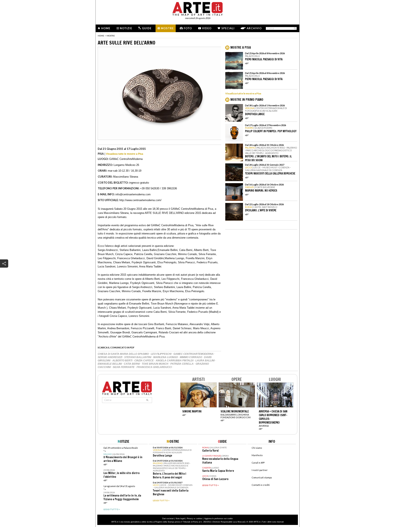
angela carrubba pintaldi (175, 360)
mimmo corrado (191, 357)
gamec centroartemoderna (193, 354)
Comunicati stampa (262, 477)
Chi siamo (257, 447)
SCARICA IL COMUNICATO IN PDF (116, 347)
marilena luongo (165, 357)
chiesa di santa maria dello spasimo (123, 354)
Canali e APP (258, 462)
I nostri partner (260, 470)
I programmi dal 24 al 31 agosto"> (122, 493)
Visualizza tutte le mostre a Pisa (124, 153)
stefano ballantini (138, 357)
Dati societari (168, 519)
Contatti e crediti (261, 485)
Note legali (180, 519)
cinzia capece (144, 360)
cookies (199, 519)
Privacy (190, 519)
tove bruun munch (155, 363)
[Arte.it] (197, 8)
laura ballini (205, 360)
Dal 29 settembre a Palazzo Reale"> (122, 454)
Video (206, 28)
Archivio (254, 28)
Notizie (126, 28)
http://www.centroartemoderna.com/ (140, 200)
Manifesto (257, 455)
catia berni (132, 363)
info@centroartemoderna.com (133, 194)
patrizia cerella (182, 363)
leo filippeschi (161, 354)
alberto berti (122, 360)
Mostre (167, 28)
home (101, 35)
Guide (146, 28)
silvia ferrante (124, 367)
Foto (188, 28)
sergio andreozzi (110, 357)
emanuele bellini (110, 363)
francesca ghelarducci (154, 367)
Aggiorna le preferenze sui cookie (218, 519)
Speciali (228, 28)
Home (105, 28)
